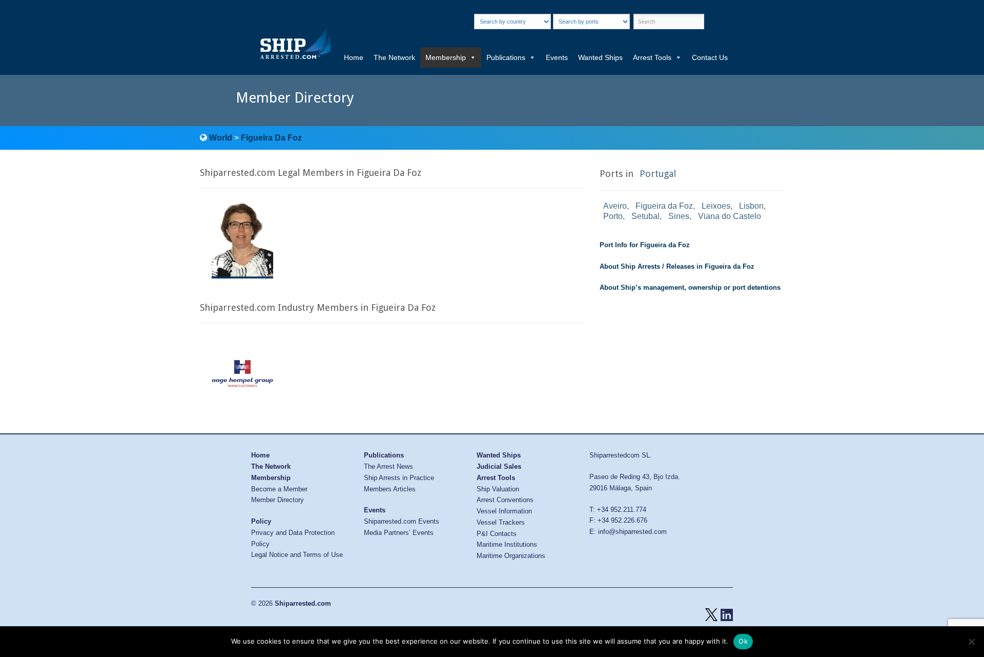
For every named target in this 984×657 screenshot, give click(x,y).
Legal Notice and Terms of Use (297, 555)
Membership (445, 57)
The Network (394, 57)
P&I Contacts (497, 533)
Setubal (645, 216)
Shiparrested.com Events (401, 521)
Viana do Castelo (729, 216)
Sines (678, 216)
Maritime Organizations (511, 556)
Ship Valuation (498, 489)
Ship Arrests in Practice (399, 478)
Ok (743, 641)
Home (353, 57)
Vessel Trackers (501, 522)
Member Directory (277, 500)
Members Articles (390, 489)
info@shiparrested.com (632, 531)
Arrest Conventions (505, 500)
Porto (613, 216)
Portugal (658, 173)
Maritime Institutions (507, 544)
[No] (971, 641)
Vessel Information (504, 511)
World (220, 137)
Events (557, 57)
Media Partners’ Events (399, 532)
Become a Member (279, 489)
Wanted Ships (600, 57)
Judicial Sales (499, 466)
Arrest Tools (652, 57)
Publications (505, 57)
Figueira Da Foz (271, 137)
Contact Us (710, 57)
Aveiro (615, 206)
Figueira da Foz (664, 206)
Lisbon (751, 206)
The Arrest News (388, 466)
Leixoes (716, 206)
